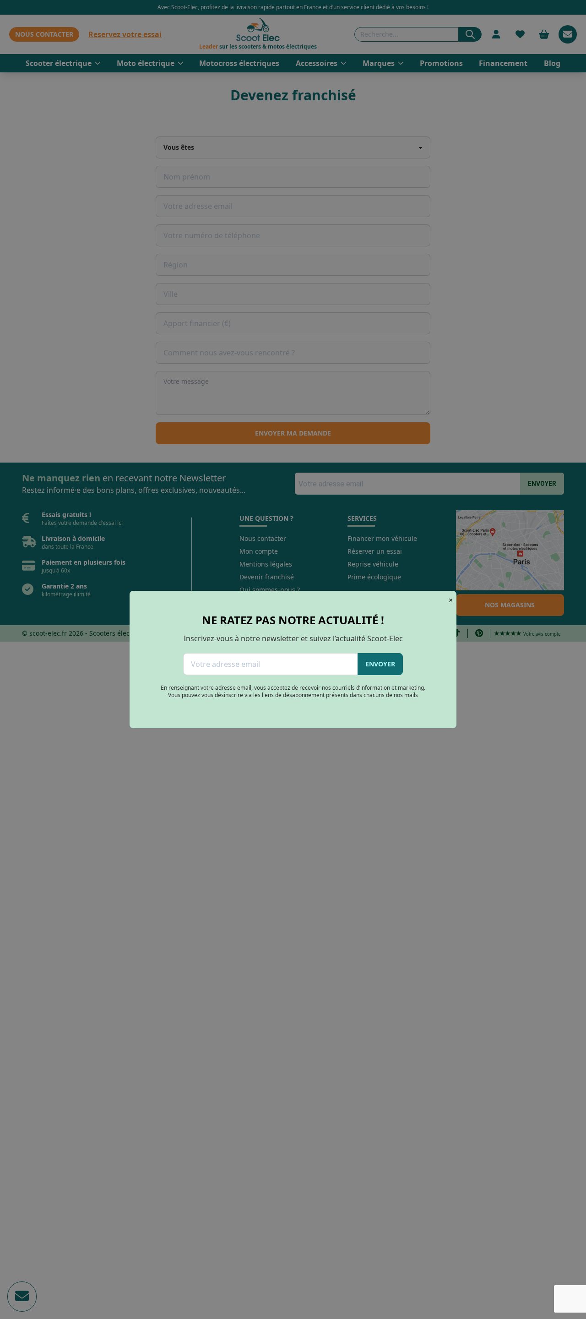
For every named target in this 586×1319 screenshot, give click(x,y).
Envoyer (380, 664)
